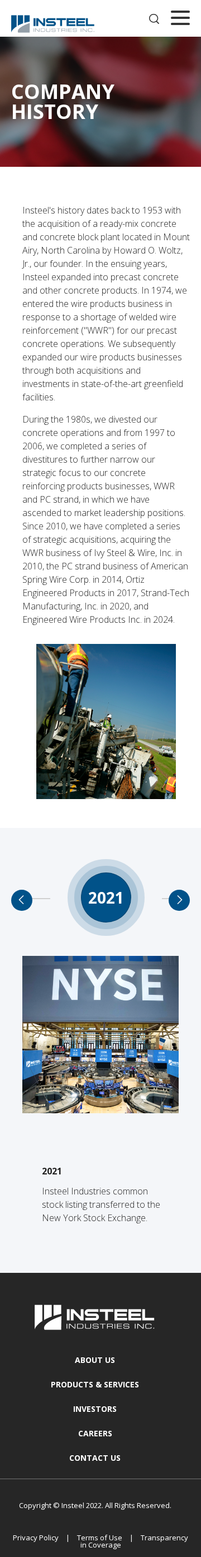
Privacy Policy (36, 1538)
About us (95, 1360)
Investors (95, 1409)
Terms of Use (99, 1538)
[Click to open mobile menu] (180, 19)
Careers (95, 1433)
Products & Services (95, 1384)
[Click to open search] (154, 19)
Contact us (95, 1457)
